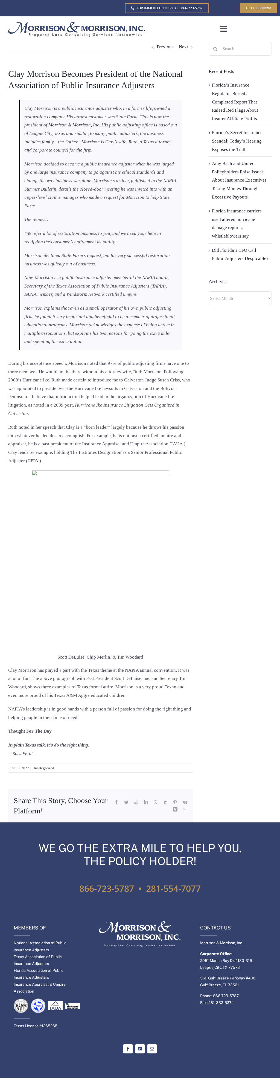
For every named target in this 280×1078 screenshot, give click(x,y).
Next (183, 46)
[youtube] (140, 1048)
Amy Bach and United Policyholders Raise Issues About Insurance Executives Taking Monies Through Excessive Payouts (239, 180)
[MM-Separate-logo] (76, 24)
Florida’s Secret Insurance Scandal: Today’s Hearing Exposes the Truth (237, 141)
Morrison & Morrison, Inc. (74, 125)
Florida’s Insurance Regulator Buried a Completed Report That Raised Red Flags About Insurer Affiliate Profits (235, 101)
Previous (165, 46)
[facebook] (128, 1048)
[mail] (152, 1048)
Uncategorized (43, 768)
